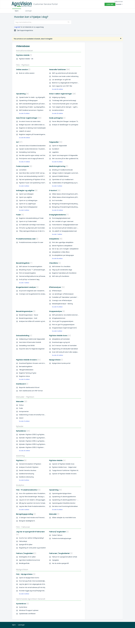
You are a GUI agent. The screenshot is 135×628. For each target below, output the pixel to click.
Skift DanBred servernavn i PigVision (31, 110)
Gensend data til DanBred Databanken (32, 146)
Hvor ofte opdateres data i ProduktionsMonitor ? (35, 493)
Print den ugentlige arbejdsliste (62, 242)
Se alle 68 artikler (24, 138)
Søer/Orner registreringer (28, 118)
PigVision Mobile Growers (28, 360)
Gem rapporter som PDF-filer (62, 86)
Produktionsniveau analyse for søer (31, 242)
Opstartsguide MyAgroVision (61, 493)
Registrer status (24, 376)
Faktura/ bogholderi (58, 532)
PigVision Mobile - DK (26, 59)
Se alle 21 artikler (24, 421)
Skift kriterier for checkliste (61, 266)
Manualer (21, 401)
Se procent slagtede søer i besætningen (33, 291)
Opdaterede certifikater (27, 614)
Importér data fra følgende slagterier (32, 349)
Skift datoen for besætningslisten (30, 266)
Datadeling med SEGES (27, 346)
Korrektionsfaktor (58, 110)
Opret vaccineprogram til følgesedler (65, 155)
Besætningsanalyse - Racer (28, 315)
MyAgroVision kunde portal (61, 363)
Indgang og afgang (58, 97)
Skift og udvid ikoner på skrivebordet (64, 73)
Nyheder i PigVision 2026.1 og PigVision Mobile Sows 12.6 (37, 438)
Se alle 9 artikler (24, 594)
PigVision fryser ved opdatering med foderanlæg (36, 183)
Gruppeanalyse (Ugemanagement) (64, 328)
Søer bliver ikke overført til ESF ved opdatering (34, 173)
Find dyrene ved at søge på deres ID (31, 159)
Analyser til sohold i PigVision (28, 467)
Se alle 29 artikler (57, 113)
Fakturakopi (23, 541)
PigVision (21, 460)
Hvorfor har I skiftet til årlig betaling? (31, 538)
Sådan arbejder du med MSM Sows (64, 518)
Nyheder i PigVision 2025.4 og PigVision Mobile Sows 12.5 (38, 441)
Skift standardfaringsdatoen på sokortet (33, 104)
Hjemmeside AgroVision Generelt (30, 599)
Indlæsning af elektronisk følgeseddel (32, 339)
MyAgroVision (55, 360)
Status (21, 405)
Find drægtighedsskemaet (61, 218)
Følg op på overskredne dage (62, 270)
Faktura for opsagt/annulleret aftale (64, 557)
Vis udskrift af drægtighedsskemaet (64, 231)
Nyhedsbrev (22, 431)
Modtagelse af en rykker (27, 557)
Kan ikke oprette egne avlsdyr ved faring (33, 155)
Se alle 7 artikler (57, 234)
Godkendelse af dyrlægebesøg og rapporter (67, 183)
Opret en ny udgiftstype (27, 204)
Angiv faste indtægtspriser (28, 207)
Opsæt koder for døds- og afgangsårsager (34, 97)
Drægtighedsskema (58, 215)
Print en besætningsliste (27, 273)
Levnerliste (22, 170)
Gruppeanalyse (56, 311)
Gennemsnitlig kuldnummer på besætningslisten (36, 276)
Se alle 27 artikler (24, 162)
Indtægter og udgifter (26, 190)
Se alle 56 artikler (57, 89)
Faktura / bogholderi (25, 553)
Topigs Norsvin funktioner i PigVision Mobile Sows (68, 470)
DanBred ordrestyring (26, 477)
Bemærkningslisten (25, 366)
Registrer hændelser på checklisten (64, 273)
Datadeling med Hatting (27, 152)
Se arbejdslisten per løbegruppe (63, 255)
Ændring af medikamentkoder (62, 170)
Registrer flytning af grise (27, 373)
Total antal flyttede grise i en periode (65, 104)
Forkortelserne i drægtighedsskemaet (65, 225)
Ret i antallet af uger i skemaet (62, 221)
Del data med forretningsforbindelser (65, 506)
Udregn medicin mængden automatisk (65, 173)
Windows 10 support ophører (28, 610)
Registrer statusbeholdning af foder (31, 218)
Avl (19, 142)
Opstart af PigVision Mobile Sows (63, 464)
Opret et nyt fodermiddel (28, 221)
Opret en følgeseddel (59, 146)
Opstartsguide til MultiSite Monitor (63, 503)
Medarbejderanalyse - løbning (62, 304)
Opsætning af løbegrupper (28, 100)
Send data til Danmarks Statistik (30, 342)
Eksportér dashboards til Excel (29, 387)
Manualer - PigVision (25, 397)
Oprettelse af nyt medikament (62, 179)
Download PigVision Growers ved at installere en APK (37, 363)
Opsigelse (55, 560)
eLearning (20, 455)
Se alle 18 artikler (57, 258)
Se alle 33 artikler (57, 210)
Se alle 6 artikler (24, 186)
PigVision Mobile (23, 55)
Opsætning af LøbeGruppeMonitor (64, 497)
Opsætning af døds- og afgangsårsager (33, 107)
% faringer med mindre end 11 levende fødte (34, 518)
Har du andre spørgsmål (60, 563)
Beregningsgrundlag (25, 514)
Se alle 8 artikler (24, 480)
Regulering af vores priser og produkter (32, 548)
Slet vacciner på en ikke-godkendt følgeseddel (68, 159)
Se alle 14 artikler (24, 379)
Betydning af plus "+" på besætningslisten (33, 270)
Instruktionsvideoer (24, 50)
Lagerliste (55, 152)
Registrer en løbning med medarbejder (32, 128)
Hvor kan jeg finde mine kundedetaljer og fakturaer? (37, 581)
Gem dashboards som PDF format (31, 391)
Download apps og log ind (61, 342)
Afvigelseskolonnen (58, 318)
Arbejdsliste (55, 239)
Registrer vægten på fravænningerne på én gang (36, 134)
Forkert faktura (57, 535)
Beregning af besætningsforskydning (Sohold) (68, 204)
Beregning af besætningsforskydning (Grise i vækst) (70, 207)
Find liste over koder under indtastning (65, 76)
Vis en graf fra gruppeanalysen (62, 321)
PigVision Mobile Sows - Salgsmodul (64, 467)
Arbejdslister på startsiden (61, 339)
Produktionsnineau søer (26, 239)
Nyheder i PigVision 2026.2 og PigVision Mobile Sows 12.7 (38, 434)
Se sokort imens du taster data (29, 121)
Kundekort (55, 149)
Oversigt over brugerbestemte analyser (32, 294)
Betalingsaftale (24, 563)
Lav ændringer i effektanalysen (63, 294)
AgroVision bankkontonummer (29, 560)
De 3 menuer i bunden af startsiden (64, 346)
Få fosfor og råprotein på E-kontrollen (32, 228)
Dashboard (21, 384)
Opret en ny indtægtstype (28, 200)
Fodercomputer (23, 166)
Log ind (110, 4)
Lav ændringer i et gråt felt (61, 80)
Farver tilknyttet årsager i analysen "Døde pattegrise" (70, 121)
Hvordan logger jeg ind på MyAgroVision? (33, 591)
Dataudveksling (23, 335)
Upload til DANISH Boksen (60, 176)
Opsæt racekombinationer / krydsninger (33, 149)
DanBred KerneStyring (26, 474)
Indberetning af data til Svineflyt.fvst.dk (32, 415)
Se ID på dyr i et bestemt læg (29, 279)
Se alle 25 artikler (24, 451)
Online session (23, 69)
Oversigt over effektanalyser (62, 300)
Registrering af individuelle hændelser (65, 349)
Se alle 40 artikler (57, 355)
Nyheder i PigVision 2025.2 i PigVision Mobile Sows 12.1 (37, 447)
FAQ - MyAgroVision (25, 574)
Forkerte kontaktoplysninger (61, 538)
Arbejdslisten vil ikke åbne (60, 252)
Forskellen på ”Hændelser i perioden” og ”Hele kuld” (69, 297)
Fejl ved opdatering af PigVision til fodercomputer (36, 179)
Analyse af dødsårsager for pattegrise (65, 125)
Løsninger (28, 11)
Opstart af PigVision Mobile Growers (64, 474)
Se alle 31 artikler (24, 113)
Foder (19, 215)
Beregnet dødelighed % (27, 521)
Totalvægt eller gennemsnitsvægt (64, 100)
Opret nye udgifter (25, 197)
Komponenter (24, 411)
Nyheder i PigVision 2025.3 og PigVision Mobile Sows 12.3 (37, 444)
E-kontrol (54, 190)
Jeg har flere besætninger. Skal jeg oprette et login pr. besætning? (42, 497)
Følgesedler (55, 142)
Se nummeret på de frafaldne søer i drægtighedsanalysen (72, 228)
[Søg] (68, 22)
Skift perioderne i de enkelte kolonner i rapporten (69, 315)
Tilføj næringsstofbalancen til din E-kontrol (33, 231)
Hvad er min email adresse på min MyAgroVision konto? (38, 587)
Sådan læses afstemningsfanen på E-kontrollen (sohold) (72, 194)
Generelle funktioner (59, 69)
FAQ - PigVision (22, 65)
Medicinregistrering (58, 166)
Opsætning (22, 94)
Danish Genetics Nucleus (27, 470)
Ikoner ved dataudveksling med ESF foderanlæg (35, 176)
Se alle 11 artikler (57, 186)
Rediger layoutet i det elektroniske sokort (33, 125)
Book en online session (26, 73)
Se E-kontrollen (57, 200)
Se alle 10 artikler (57, 162)
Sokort (21, 418)
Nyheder (19, 426)
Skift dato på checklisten (60, 276)
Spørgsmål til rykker (25, 545)
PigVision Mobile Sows (59, 335)
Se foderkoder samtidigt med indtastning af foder (36, 225)
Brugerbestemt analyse (27, 287)
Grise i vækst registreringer (62, 94)
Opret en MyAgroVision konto (29, 578)
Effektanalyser (56, 287)
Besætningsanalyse (25, 311)
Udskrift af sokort (25, 131)
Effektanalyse (56, 291)
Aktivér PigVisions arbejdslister (62, 246)
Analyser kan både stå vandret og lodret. (33, 321)
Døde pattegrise (57, 118)
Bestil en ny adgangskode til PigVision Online (67, 83)
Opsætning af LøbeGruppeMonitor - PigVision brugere (70, 500)
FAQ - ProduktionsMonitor (28, 490)
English (49, 39)
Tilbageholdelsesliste (26, 370)
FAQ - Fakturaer (23, 527)
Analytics (20, 485)
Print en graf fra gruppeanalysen (63, 325)
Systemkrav (22, 604)
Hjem (16, 11)
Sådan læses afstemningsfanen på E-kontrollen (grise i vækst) (74, 197)
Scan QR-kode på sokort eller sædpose (65, 352)
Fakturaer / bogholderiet (60, 553)
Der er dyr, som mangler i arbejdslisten (65, 249)
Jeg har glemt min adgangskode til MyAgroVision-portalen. (39, 584)
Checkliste (54, 263)
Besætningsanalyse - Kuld (28, 318)
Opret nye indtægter (26, 194)
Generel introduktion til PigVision (30, 464)
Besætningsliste (24, 263)
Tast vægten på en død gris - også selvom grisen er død (71, 107)
